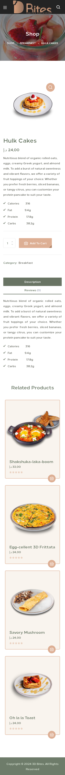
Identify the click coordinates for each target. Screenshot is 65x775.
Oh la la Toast (22, 717)
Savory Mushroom (27, 632)
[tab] (32, 282)
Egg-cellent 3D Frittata (32, 546)
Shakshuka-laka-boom (31, 461)
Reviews (32, 290)
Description (32, 282)
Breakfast (28, 43)
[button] (59, 7)
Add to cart (38, 243)
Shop (10, 43)
